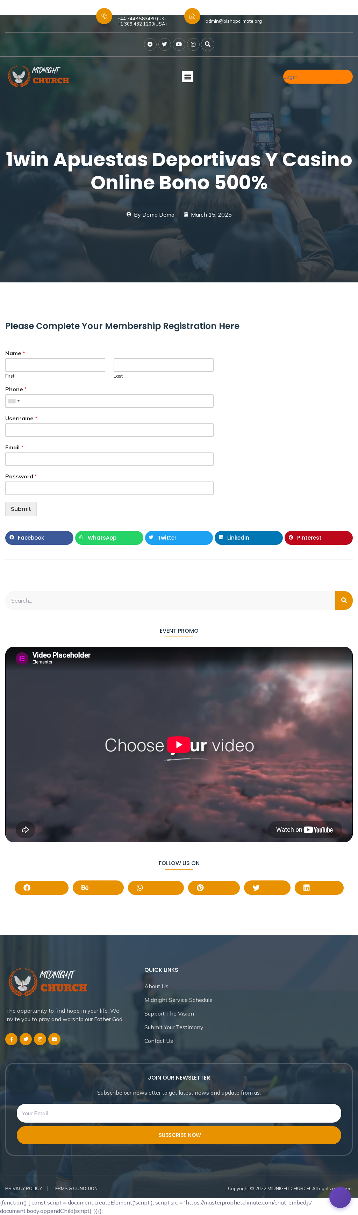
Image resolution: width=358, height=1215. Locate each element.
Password (21, 476)
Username (21, 418)
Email (14, 447)
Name (15, 353)
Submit (21, 509)
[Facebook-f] (11, 1039)
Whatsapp (160, 887)
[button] (207, 44)
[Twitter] (164, 44)
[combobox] (14, 401)
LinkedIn (323, 887)
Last (118, 376)
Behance (102, 887)
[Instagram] (193, 44)
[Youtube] (179, 44)
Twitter (272, 887)
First (9, 376)
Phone (16, 389)
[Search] (344, 600)
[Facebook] (150, 44)
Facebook (46, 887)
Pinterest (218, 887)
